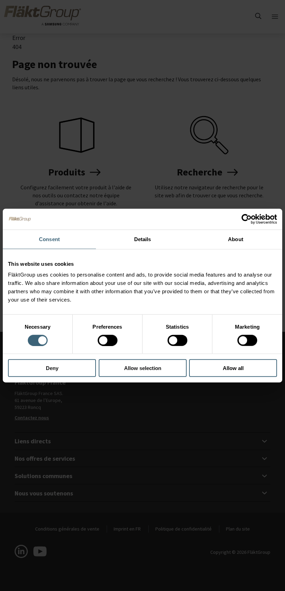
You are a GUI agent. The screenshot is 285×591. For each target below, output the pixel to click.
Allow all (233, 368)
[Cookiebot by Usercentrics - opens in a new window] (246, 219)
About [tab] (235, 239)
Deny (52, 368)
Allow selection (142, 368)
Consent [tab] (49, 239)
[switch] (107, 340)
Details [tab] (142, 239)
